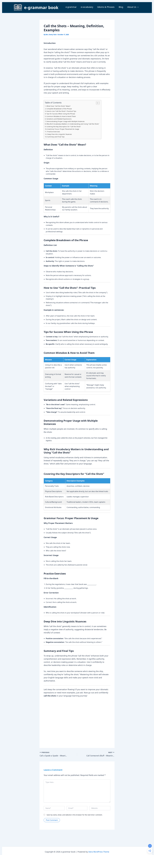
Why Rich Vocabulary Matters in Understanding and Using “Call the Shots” (72, 124)
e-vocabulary (87, 7)
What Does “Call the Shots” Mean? (58, 106)
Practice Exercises (53, 132)
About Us (131, 7)
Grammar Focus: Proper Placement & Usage (63, 129)
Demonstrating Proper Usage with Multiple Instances (65, 121)
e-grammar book (41, 7)
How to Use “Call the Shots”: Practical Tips (61, 111)
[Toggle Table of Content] (96, 103)
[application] (137, 7)
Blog (121, 7)
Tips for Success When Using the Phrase (60, 114)
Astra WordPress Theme (98, 851)
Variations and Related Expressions (59, 119)
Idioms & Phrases (106, 7)
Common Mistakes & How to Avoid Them (61, 116)
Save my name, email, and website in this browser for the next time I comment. (74, 815)
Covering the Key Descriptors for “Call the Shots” (63, 127)
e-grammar (71, 7)
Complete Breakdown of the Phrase (59, 109)
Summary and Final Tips (56, 137)
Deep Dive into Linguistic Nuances (59, 134)
